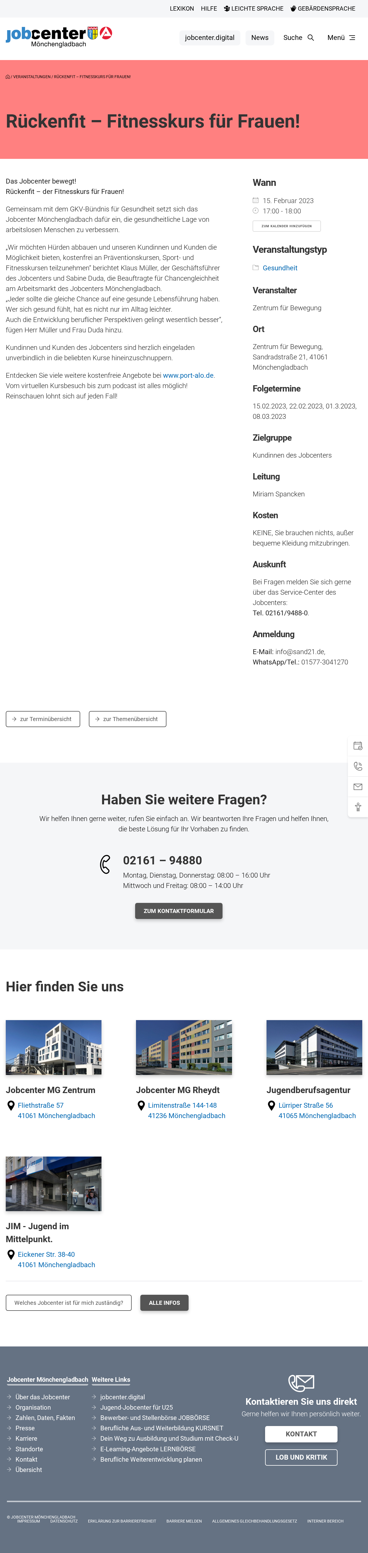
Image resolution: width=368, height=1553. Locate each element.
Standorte (29, 1449)
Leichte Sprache (256, 8)
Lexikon (182, 8)
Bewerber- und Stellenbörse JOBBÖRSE (155, 1417)
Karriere (26, 1438)
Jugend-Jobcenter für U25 (136, 1407)
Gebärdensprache (325, 8)
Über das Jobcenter (43, 1397)
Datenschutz (64, 1521)
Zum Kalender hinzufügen (287, 226)
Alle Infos (164, 1302)
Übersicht (29, 1469)
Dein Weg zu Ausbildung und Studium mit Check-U (169, 1438)
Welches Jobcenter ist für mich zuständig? (68, 1302)
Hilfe (209, 8)
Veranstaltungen (32, 76)
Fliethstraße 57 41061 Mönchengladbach (56, 1110)
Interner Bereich (325, 1521)
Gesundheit (280, 268)
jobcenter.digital (210, 38)
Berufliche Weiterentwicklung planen (151, 1459)
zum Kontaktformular (179, 910)
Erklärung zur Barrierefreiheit (122, 1521)
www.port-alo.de (188, 375)
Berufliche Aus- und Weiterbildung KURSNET (161, 1428)
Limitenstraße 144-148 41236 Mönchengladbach (186, 1110)
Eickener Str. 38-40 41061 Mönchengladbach (56, 1260)
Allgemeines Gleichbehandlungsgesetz (254, 1521)
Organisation (33, 1407)
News (260, 38)
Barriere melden (184, 1521)
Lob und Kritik (301, 1457)
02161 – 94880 (162, 860)
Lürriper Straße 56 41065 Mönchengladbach (317, 1110)
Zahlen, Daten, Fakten (45, 1417)
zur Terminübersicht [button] (45, 719)
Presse (25, 1428)
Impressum (28, 1521)
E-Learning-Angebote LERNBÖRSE (148, 1449)
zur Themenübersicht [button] (130, 719)
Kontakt (301, 1434)
